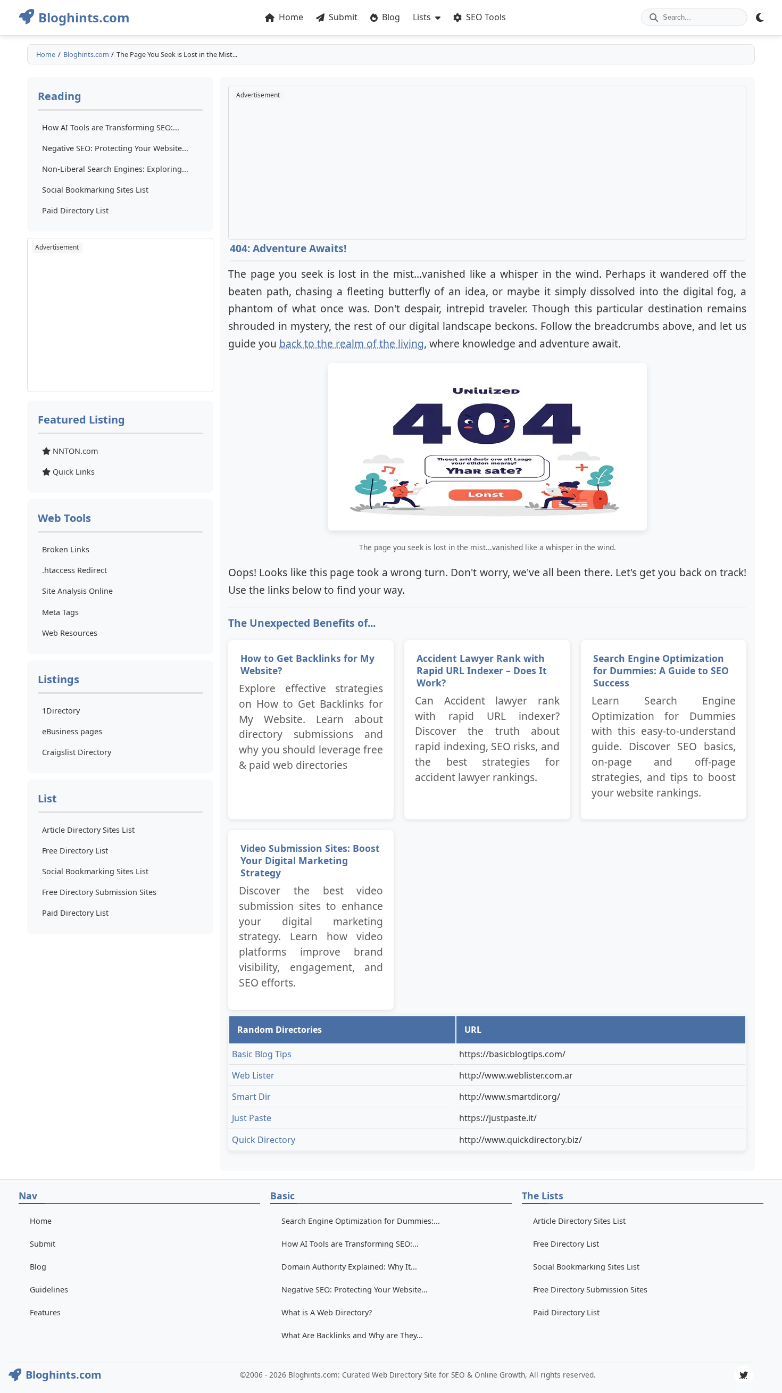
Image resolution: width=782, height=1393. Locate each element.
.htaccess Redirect (74, 570)
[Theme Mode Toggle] (759, 17)
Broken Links (65, 549)
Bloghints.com (86, 54)
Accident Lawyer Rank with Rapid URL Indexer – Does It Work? (482, 670)
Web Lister (253, 1075)
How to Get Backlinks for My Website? (307, 664)
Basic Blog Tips (262, 1054)
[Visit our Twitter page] (743, 1374)
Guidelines (49, 1289)
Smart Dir (251, 1096)
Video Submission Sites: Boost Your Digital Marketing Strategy (310, 860)
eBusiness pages (72, 731)
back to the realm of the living (351, 343)
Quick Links (73, 472)
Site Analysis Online (77, 591)
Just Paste (251, 1118)
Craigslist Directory (76, 752)
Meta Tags (60, 612)
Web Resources (69, 633)
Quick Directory (263, 1140)
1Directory (61, 711)
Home (45, 54)
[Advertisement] (120, 315)
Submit (42, 1244)
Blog (38, 1267)
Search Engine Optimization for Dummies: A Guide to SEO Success (661, 670)
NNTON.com (74, 451)
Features (45, 1312)
